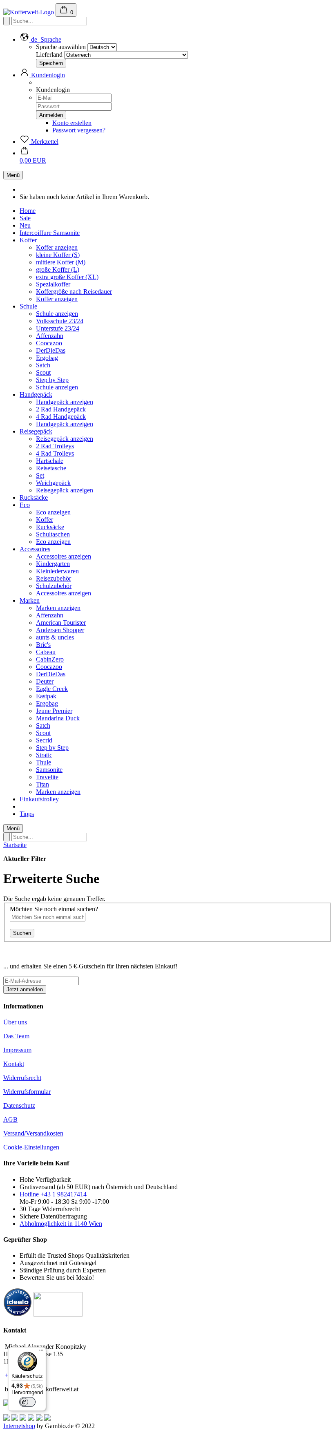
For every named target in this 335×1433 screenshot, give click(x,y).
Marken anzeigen (58, 607)
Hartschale (49, 460)
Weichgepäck (53, 482)
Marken (30, 600)
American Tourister (61, 622)
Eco (25, 504)
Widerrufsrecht (22, 1077)
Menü (13, 175)
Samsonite (49, 769)
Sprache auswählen (61, 46)
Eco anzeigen (53, 512)
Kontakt (13, 1063)
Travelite (47, 777)
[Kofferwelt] (29, 12)
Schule (28, 306)
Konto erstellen (72, 122)
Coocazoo (49, 343)
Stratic (44, 754)
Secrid (44, 740)
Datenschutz (19, 1105)
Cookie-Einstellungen (31, 1147)
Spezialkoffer (53, 284)
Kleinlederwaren (57, 571)
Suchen (22, 933)
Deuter (45, 681)
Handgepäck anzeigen (64, 401)
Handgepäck (36, 394)
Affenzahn (49, 335)
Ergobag (47, 357)
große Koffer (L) (57, 269)
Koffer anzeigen (57, 247)
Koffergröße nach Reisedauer (74, 291)
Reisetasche (51, 468)
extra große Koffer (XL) (67, 276)
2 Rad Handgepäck (61, 409)
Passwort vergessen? (78, 130)
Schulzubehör (53, 585)
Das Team (16, 1036)
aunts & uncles (55, 637)
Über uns (15, 1022)
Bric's (43, 644)
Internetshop (19, 1425)
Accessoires (35, 548)
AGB (10, 1119)
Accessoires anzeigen (63, 556)
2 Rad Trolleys (55, 446)
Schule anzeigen (57, 313)
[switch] (27, 1402)
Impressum (17, 1049)
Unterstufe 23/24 (57, 328)
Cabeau (46, 651)
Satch (43, 365)
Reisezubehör (53, 578)
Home (28, 210)
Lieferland (49, 54)
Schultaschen (53, 534)
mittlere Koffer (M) (60, 262)
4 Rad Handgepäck (61, 416)
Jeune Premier (54, 710)
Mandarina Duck (58, 718)
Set (40, 475)
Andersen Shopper (60, 629)
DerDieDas (50, 350)
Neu (25, 225)
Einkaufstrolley (39, 799)
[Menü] (41, 1352)
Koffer (28, 240)
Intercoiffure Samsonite (50, 232)
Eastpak (46, 696)
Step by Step (52, 379)
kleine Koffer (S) (58, 254)
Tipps (27, 813)
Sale (25, 218)
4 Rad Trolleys (55, 453)
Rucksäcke (34, 497)
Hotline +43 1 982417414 (53, 1194)
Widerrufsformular (27, 1091)
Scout (43, 372)
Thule (43, 762)
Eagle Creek (52, 688)
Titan (42, 784)
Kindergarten (53, 563)
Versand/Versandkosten (33, 1133)
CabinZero (50, 659)
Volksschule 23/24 (59, 320)
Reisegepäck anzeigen (64, 438)
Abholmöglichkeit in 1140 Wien (61, 1223)
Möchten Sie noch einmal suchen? (54, 908)
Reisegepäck (36, 431)
